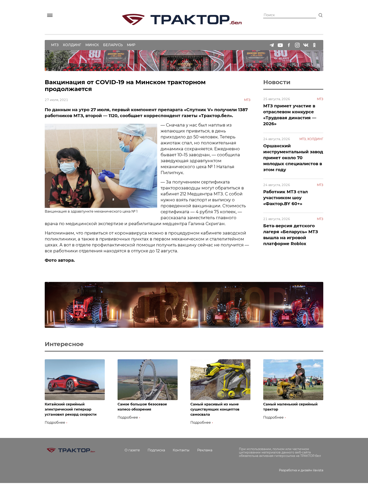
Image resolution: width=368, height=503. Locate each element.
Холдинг (72, 45)
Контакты (181, 450)
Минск (92, 45)
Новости (276, 82)
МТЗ (55, 45)
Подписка (156, 450)
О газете (132, 450)
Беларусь (113, 45)
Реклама (204, 450)
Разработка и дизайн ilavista (301, 470)
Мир (131, 45)
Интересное (64, 344)
